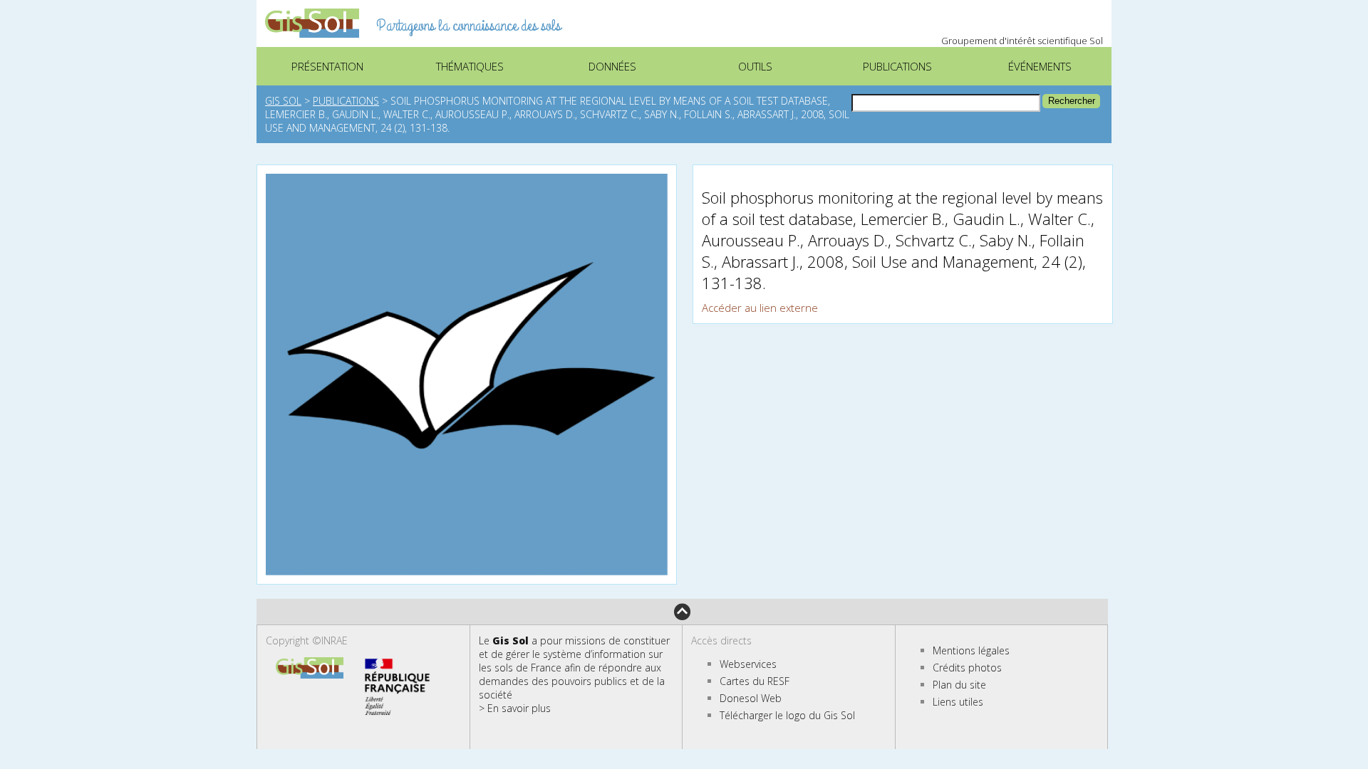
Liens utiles (958, 701)
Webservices (748, 664)
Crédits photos (967, 667)
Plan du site (959, 684)
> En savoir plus (515, 708)
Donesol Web (751, 698)
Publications (346, 101)
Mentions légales (971, 650)
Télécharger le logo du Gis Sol (787, 715)
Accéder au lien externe (760, 307)
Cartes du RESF (754, 681)
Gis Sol (283, 101)
